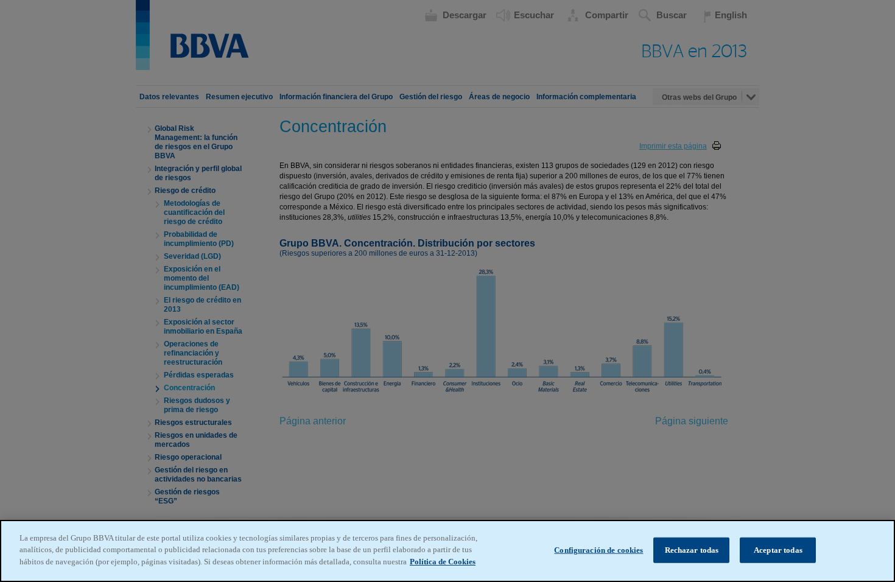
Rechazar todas (692, 550)
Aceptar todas (778, 550)
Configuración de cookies (598, 550)
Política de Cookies (443, 561)
